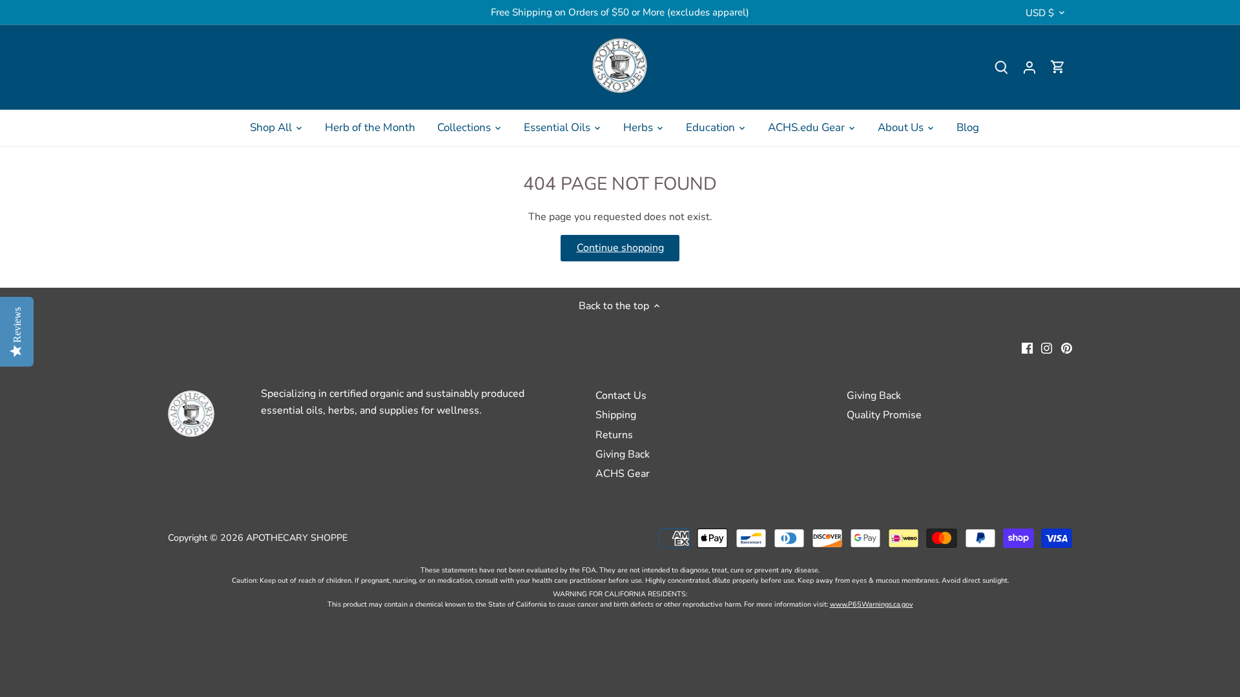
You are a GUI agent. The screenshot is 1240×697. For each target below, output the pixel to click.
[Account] (1029, 67)
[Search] (1001, 67)
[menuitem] (276, 128)
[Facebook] (1027, 348)
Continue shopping (620, 248)
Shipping (615, 415)
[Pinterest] (1066, 348)
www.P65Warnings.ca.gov (871, 604)
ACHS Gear (622, 474)
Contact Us (620, 396)
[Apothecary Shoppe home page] (619, 65)
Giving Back (622, 454)
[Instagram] (1046, 348)
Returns (614, 435)
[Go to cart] (1058, 67)
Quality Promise (884, 415)
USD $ (1040, 13)
